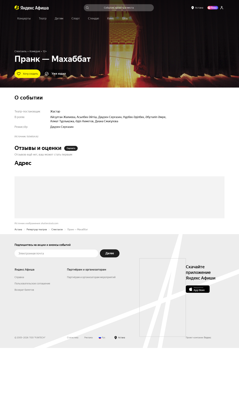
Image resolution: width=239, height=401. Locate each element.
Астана (18, 282)
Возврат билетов (24, 342)
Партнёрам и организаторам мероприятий (91, 330)
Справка (19, 330)
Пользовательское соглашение (32, 336)
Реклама (88, 390)
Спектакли (57, 282)
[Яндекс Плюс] (212, 7)
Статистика (72, 390)
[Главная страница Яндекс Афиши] (17, 7)
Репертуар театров (37, 282)
